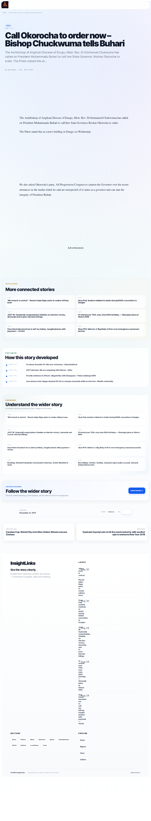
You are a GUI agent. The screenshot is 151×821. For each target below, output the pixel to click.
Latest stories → (137, 490)
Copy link (127, 512)
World (14, 745)
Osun (45, 745)
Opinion (23, 745)
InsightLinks (22, 563)
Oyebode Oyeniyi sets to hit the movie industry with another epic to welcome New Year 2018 (114, 533)
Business (42, 739)
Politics (23, 739)
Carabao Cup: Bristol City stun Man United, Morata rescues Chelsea (36, 533)
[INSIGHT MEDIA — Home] (4, 4)
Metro (32, 739)
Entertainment (64, 739)
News (14, 739)
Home (4, 12)
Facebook (111, 512)
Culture (83, 760)
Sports (52, 739)
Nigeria (83, 747)
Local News (34, 745)
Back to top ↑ (136, 772)
